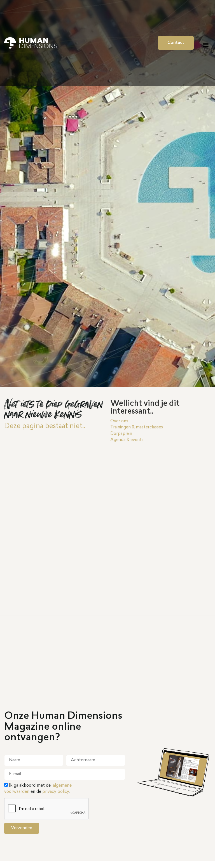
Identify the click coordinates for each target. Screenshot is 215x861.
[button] (206, 44)
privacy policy (55, 792)
